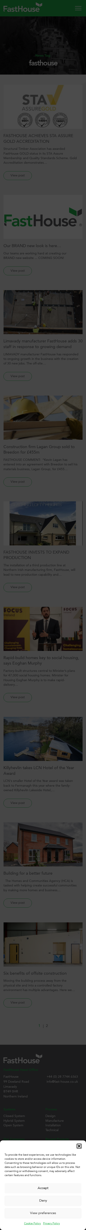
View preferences (43, 1213)
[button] (79, 1146)
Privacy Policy (51, 1223)
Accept (43, 1188)
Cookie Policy (32, 1223)
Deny (43, 1200)
